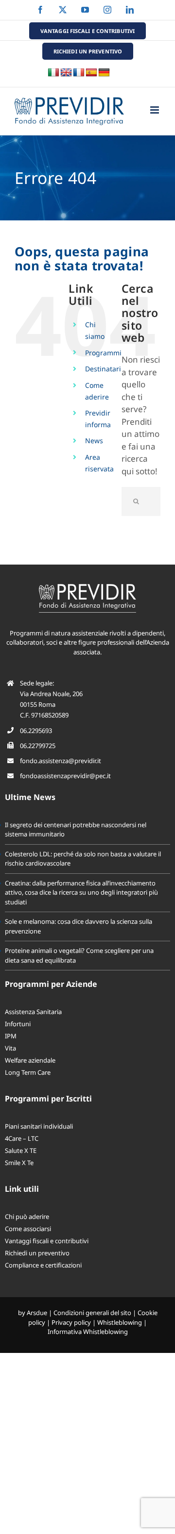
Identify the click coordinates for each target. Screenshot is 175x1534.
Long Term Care (28, 1072)
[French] (79, 73)
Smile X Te (19, 1162)
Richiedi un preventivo (37, 1253)
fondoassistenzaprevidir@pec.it (65, 775)
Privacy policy (71, 1322)
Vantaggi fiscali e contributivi (46, 1240)
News (94, 440)
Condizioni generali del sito (92, 1312)
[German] (104, 73)
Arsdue (37, 1312)
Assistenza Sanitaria (33, 1011)
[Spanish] (91, 73)
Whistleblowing (119, 1322)
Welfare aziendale (30, 1060)
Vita (10, 1048)
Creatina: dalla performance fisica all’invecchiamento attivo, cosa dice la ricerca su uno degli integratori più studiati (81, 892)
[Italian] (53, 73)
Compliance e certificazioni (43, 1265)
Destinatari (103, 368)
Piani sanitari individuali (39, 1126)
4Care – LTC (21, 1138)
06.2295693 (36, 730)
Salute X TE (20, 1150)
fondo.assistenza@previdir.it (60, 760)
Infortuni (18, 1023)
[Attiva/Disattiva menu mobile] (155, 110)
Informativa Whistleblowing (88, 1331)
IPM (11, 1036)
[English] (66, 73)
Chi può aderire (27, 1216)
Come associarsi (28, 1228)
